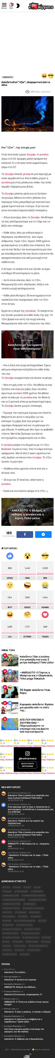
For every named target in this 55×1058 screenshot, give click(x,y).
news (28, 887)
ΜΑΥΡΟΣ (24, 916)
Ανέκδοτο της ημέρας (34, 908)
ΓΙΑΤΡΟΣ (8, 912)
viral (38, 887)
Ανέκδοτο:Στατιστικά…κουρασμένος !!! (23, 994)
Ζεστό (5, 655)
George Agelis (10, 976)
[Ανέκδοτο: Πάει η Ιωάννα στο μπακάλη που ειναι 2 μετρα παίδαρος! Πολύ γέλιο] (9, 660)
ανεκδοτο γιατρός (31, 933)
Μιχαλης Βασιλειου (12, 1016)
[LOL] (44, 76)
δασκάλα (19, 941)
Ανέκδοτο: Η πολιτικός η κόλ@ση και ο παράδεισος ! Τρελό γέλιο (23, 1020)
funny (7, 887)
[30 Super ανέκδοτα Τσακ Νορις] (9, 692)
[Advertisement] (27, 40)
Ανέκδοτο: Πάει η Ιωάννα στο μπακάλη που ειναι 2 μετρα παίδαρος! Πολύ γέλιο (37, 659)
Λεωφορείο (10, 916)
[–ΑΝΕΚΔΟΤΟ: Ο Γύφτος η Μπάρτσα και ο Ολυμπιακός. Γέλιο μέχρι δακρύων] (9, 676)
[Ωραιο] (10, 671)
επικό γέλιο (33, 941)
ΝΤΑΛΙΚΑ (36, 916)
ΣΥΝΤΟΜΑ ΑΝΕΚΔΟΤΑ (26, 920)
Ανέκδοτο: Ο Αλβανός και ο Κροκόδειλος (23, 1038)
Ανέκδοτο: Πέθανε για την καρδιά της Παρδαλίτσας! (26, 822)
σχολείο (20, 950)
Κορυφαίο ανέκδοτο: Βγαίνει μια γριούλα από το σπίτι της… (37, 707)
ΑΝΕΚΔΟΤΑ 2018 (12, 895)
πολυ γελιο (21, 946)
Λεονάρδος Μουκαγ (12, 984)
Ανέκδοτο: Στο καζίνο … (15, 972)
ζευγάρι (31, 154)
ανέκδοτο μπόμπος (13, 929)
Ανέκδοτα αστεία (12, 908)
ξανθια (8, 946)
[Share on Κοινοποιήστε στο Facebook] (24, 534)
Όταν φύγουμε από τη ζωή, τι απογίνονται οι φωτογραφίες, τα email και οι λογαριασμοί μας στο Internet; (30, 809)
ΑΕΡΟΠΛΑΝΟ (22, 891)
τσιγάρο (36, 457)
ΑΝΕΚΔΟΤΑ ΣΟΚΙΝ (38, 899)
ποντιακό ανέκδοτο (39, 946)
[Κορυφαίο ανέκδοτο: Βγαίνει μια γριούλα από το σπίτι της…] (9, 708)
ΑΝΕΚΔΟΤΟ (31, 904)
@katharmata (27, 758)
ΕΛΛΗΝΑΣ (21, 912)
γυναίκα (43, 154)
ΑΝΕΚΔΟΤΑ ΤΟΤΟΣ (12, 904)
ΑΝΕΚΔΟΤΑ (38, 891)
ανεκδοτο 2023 (11, 933)
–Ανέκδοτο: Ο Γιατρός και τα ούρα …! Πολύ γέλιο (28, 856)
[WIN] (51, 76)
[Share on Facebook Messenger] (43, 534)
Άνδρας (8, 891)
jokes (17, 887)
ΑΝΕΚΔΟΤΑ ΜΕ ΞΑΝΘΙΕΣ (15, 899)
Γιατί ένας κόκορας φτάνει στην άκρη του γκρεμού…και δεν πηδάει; (24, 1030)
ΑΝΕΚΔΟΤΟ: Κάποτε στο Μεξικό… (20, 987)
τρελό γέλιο (35, 950)
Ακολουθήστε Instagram (27, 764)
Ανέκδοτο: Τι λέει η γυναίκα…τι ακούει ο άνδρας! (27, 1011)
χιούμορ (25, 954)
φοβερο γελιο (11, 954)
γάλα (5, 449)
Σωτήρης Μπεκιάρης (13, 1026)
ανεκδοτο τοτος (32, 937)
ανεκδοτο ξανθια (12, 937)
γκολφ (26, 174)
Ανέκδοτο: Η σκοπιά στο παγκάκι (20, 979)
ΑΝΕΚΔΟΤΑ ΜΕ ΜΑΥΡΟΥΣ (34, 895)
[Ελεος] (10, 687)
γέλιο (7, 941)
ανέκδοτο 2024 (25, 925)
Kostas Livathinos (12, 991)
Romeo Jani (9, 999)
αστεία (47, 937)
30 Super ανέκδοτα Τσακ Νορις (35, 691)
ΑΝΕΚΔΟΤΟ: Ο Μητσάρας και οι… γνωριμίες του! (28, 845)
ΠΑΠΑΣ (8, 920)
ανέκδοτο (9, 925)
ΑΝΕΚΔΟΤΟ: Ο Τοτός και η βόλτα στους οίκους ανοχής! (26, 1003)
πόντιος (8, 950)
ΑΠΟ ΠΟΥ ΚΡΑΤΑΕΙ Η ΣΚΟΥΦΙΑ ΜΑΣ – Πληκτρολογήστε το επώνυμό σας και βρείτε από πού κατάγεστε (34, 726)
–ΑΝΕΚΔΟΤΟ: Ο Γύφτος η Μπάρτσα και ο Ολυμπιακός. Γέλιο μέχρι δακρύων (36, 675)
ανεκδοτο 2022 (33, 929)
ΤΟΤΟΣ (43, 920)
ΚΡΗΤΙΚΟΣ (35, 912)
